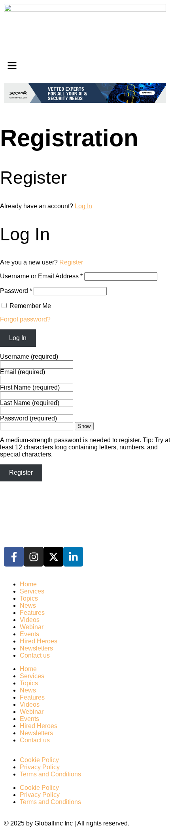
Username (29, 356)
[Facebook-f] (14, 557)
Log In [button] (83, 206)
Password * (16, 290)
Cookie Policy (39, 760)
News (28, 605)
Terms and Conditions (50, 774)
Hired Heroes (38, 641)
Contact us (35, 655)
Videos (30, 619)
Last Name (29, 402)
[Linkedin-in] (73, 557)
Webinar (31, 627)
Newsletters (36, 648)
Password (28, 418)
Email (22, 372)
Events (29, 634)
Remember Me (29, 305)
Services (32, 591)
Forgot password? (25, 319)
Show (84, 426)
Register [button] (71, 262)
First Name (30, 387)
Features (32, 612)
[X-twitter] (53, 557)
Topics (29, 598)
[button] (85, 66)
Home (28, 584)
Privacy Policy (40, 767)
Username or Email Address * (41, 276)
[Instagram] (33, 557)
